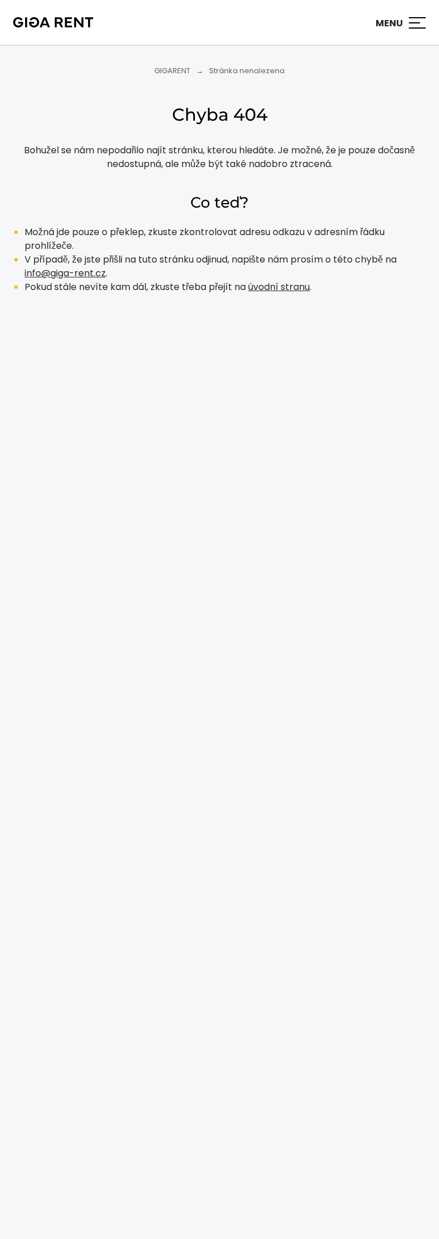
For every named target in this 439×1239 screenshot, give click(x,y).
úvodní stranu (279, 286)
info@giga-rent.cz (65, 273)
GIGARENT (172, 70)
